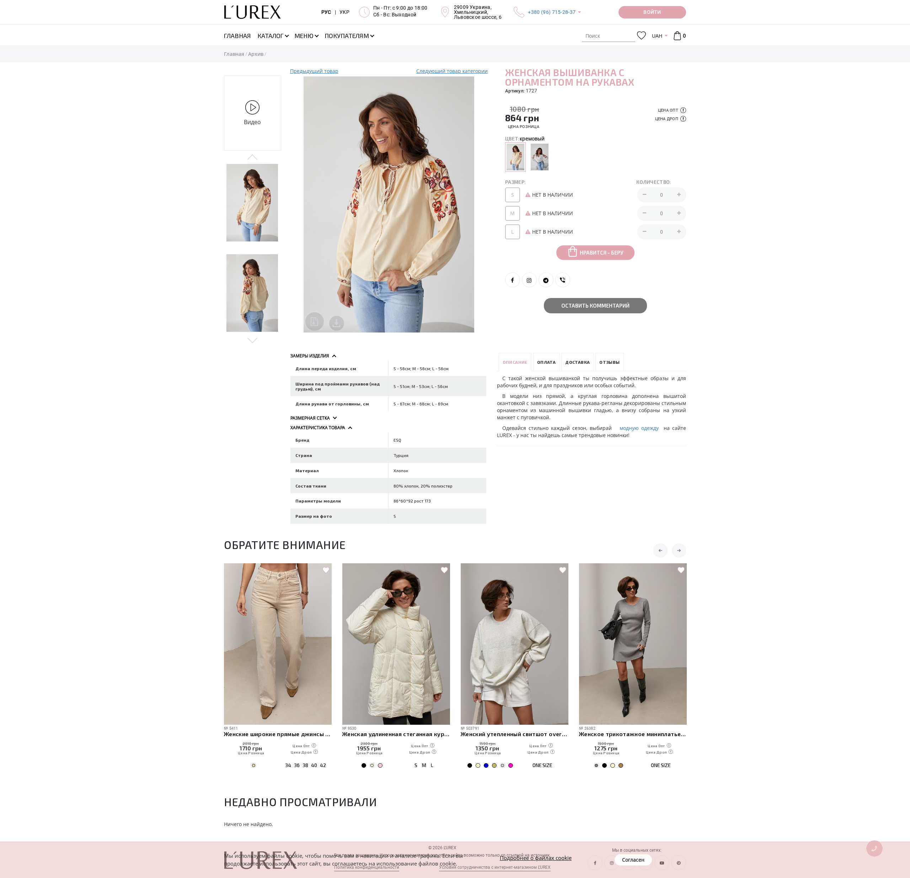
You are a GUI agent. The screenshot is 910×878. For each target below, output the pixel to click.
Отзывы (609, 362)
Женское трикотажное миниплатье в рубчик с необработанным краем (633, 733)
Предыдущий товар (314, 71)
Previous (252, 157)
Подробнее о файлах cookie (536, 857)
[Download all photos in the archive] (314, 321)
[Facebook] (512, 279)
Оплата (546, 362)
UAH (657, 35)
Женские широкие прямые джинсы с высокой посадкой (278, 733)
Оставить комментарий (595, 305)
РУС (326, 12)
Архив (255, 53)
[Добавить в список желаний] (326, 570)
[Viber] (562, 279)
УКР (344, 12)
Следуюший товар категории (452, 71)
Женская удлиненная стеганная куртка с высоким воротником (396, 733)
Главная (234, 53)
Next (252, 340)
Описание (515, 362)
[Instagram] (529, 279)
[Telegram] (546, 279)
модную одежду (639, 428)
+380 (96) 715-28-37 (552, 12)
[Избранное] (641, 35)
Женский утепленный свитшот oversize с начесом (514, 733)
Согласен (633, 859)
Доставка (577, 362)
